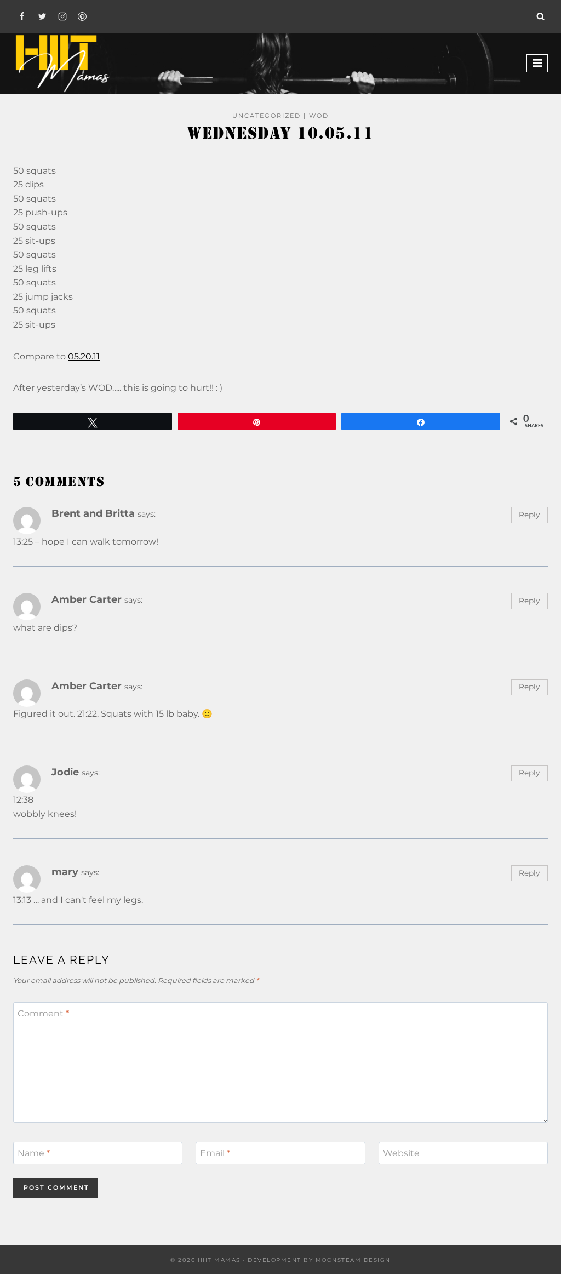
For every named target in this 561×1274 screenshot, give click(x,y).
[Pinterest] (82, 16)
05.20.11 (84, 356)
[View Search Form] (541, 16)
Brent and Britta (93, 513)
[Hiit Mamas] (62, 63)
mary (64, 871)
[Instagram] (62, 16)
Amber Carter (86, 599)
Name (34, 1153)
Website (401, 1153)
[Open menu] (537, 63)
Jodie (65, 772)
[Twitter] (42, 16)
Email (215, 1153)
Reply (529, 514)
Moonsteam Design (353, 1260)
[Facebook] (22, 16)
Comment (43, 1013)
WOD (319, 115)
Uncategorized (266, 115)
